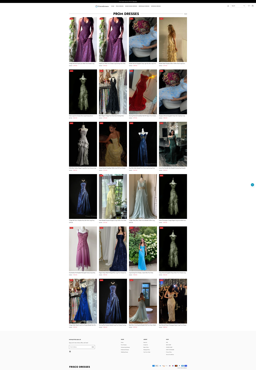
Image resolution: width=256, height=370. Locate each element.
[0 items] (252, 5)
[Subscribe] (92, 347)
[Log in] (228, 5)
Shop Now (135, 1)
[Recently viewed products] (252, 184)
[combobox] (238, 5)
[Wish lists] (248, 5)
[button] (252, 188)
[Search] (244, 5)
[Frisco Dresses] (102, 6)
